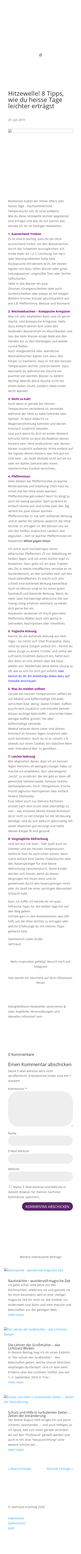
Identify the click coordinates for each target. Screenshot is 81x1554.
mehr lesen (16, 1315)
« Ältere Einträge (19, 1469)
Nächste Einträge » (60, 1469)
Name (12, 1133)
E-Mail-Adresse (18, 1151)
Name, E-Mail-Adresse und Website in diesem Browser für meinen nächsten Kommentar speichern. (37, 1192)
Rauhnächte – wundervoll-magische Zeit (39, 1280)
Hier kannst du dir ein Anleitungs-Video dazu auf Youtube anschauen (39, 676)
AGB (11, 1528)
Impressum (16, 1518)
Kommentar (17, 1089)
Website (13, 1169)
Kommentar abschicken (47, 1206)
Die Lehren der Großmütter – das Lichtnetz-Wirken (34, 1347)
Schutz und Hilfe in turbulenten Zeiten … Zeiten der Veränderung (39, 1414)
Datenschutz (17, 1523)
